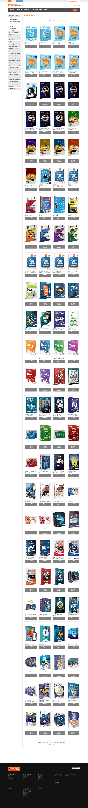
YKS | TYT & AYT (12, 56)
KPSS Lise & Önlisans (13, 32)
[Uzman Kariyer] (15, 5)
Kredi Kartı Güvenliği (26, 775)
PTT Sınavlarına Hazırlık (14, 63)
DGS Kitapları (12, 35)
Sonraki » (53, 20)
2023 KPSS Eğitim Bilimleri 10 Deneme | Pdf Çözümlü (29, 100)
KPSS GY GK (11, 37)
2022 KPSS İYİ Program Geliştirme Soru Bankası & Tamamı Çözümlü (44, 272)
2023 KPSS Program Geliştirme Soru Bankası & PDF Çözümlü (44, 100)
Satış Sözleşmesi (10, 779)
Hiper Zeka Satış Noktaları (27, 789)
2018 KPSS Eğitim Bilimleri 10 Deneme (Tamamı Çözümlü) (44, 586)
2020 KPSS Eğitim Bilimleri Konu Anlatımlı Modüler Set (44, 415)
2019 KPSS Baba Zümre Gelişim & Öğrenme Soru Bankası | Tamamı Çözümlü (58, 501)
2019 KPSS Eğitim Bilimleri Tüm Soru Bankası (72, 529)
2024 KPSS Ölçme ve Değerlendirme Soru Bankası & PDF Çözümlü (31, 72)
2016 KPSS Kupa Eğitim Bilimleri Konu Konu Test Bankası (44, 701)
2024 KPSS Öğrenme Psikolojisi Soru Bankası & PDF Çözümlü (58, 72)
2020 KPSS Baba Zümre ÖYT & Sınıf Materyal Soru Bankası (44, 443)
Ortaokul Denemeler (13, 81)
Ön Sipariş (31, 46)
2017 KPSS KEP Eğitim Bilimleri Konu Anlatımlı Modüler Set (30, 672)
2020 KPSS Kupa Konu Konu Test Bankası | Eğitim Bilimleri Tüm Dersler (58, 472)
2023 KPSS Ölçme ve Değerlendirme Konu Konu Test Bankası (59, 157)
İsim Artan (43, 742)
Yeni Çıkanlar (40, 787)
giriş (18, 1)
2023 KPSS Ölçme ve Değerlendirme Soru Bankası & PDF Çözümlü (31, 129)
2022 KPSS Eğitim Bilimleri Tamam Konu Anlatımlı (58, 215)
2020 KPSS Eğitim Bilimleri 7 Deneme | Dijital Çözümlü (57, 415)
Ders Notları (12, 17)
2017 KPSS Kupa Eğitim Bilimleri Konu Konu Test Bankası (58, 644)
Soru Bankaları (12, 30)
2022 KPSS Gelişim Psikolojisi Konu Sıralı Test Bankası (30, 215)
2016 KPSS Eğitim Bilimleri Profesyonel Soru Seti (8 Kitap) (72, 672)
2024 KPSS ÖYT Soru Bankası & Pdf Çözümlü (44, 72)
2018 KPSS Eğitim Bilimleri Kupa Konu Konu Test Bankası (58, 615)
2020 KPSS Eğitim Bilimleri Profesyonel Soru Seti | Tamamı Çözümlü (73, 415)
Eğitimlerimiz (10, 786)
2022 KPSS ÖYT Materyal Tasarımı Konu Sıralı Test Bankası (73, 243)
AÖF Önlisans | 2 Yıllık (13, 49)
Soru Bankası (12, 88)
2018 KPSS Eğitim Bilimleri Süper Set (30, 615)
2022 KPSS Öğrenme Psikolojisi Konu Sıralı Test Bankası (30, 243)
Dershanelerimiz (47, 9)
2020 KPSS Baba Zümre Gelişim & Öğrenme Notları (30, 472)
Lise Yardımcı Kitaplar (13, 67)
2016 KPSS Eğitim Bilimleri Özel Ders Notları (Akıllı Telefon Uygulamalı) (44, 672)
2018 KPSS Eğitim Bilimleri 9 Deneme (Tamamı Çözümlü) (57, 586)
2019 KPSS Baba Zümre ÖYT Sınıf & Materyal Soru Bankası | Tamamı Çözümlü (44, 501)
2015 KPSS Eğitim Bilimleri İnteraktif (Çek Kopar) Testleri (44, 729)
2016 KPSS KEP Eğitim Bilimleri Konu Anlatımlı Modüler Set (30, 701)
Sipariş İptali (10, 777)
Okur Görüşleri (40, 779)
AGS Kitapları (12, 84)
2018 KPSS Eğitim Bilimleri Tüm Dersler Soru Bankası (72, 615)
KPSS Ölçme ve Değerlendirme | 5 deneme (30, 386)
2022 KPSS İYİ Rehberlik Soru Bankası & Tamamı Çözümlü (72, 186)
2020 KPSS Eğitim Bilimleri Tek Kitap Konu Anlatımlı (72, 472)
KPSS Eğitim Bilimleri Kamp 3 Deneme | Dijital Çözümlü (58, 386)
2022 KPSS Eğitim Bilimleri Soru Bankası (44, 215)
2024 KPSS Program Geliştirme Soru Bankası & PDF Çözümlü (72, 43)
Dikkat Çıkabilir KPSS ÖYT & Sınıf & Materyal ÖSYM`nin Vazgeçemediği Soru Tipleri (58, 558)
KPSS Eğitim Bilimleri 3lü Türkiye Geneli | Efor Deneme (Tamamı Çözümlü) (30, 501)
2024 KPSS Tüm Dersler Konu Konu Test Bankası (44, 43)
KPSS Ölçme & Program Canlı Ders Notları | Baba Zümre (73, 501)
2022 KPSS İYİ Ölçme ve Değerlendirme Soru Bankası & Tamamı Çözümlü (58, 272)
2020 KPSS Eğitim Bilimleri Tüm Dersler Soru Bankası (44, 472)
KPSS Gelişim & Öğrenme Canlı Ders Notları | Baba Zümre (31, 529)
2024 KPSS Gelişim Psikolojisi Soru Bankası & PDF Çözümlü (73, 72)
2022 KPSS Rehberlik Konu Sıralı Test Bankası (73, 215)
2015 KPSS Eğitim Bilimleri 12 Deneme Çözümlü (58, 701)
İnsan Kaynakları (57, 787)
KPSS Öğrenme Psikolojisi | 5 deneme (43, 358)
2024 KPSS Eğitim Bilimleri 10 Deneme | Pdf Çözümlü (29, 43)
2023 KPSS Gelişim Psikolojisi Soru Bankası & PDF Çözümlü (58, 129)
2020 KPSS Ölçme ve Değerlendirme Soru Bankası (72, 329)
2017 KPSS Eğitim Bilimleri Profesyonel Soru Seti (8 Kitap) (72, 644)
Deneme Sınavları (13, 25)
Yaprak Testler (12, 23)
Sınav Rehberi (10, 787)
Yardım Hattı (40, 777)
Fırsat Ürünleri (27, 9)
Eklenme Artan (59, 742)
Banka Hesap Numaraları (58, 786)
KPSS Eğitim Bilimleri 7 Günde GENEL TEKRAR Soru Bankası (72, 386)
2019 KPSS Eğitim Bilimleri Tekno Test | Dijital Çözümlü (44, 558)
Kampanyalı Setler (13, 28)
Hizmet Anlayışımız (58, 785)
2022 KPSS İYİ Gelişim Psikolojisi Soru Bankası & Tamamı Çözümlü (58, 186)
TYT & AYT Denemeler (13, 74)
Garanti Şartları (10, 778)
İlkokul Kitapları (12, 77)
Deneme (11, 86)
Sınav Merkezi (10, 788)
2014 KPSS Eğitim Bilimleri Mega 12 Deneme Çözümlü (73, 729)
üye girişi (9, 1)
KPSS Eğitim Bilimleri (13, 15)
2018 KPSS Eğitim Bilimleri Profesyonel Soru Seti (43, 615)
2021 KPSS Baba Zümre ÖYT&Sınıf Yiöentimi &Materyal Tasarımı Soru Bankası (30, 300)
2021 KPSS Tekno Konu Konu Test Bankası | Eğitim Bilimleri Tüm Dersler (58, 329)
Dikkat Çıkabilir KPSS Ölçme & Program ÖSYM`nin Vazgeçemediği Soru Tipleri (73, 558)
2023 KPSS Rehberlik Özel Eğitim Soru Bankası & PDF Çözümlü (73, 100)
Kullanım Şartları (25, 777)
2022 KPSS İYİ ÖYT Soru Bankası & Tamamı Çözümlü (73, 272)
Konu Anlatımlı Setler (14, 19)
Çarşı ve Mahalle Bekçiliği (14, 65)
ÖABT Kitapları (12, 44)
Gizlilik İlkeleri (25, 776)
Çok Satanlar (40, 788)
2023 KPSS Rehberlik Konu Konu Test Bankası (44, 157)
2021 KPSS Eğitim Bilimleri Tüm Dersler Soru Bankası (44, 329)
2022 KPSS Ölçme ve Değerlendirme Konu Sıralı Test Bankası (45, 243)
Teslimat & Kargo (10, 776)
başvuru (21, 1)
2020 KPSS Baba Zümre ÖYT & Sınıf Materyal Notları (59, 443)
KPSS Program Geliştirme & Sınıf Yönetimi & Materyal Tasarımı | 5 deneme (58, 358)
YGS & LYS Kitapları (13, 58)
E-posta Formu (40, 775)
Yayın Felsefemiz (25, 786)
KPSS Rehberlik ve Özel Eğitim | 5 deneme (44, 386)
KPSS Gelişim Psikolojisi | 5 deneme (30, 357)
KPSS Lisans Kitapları (26, 793)
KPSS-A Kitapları (25, 792)
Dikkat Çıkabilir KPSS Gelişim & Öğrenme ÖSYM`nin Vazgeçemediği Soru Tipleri (31, 586)
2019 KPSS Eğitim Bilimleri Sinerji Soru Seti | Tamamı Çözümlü (58, 529)
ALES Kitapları (12, 39)
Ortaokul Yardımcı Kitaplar (14, 53)
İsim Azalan (46, 742)
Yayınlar (39, 786)
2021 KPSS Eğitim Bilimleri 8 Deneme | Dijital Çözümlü (29, 329)
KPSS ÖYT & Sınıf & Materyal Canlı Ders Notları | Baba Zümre (44, 529)
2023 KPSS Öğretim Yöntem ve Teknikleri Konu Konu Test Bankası (73, 129)
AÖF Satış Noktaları (26, 788)
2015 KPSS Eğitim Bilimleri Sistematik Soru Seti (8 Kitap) (30, 729)
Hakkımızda (56, 783)
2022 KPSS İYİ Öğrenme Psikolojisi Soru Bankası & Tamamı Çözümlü (30, 272)
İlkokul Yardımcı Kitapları (14, 79)
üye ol (13, 1)
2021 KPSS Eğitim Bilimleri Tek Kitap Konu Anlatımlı (45, 300)
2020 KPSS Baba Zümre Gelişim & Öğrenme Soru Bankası (73, 443)
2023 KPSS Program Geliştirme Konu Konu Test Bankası (30, 157)
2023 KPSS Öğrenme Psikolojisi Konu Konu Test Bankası (72, 157)
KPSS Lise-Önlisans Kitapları (27, 791)
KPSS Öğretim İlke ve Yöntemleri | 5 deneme (73, 358)
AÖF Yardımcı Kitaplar (26, 796)
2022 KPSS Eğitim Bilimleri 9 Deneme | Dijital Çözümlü (43, 186)
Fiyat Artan (50, 742)
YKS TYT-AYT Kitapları (26, 790)
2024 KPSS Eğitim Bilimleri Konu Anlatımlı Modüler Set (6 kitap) (73, 300)
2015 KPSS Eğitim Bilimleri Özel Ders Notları (72, 701)
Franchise (56, 788)
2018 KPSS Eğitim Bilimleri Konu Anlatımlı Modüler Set (73, 586)
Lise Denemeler (12, 70)
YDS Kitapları (12, 42)
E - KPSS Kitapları (12, 72)
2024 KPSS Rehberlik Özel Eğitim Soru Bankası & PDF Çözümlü (58, 43)
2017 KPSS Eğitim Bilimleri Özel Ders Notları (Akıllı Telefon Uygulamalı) (30, 644)
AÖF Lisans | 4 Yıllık (13, 46)
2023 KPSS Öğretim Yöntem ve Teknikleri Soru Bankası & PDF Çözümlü (58, 100)
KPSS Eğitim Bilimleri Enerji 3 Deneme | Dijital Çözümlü (29, 415)
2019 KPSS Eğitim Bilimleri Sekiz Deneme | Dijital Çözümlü (30, 558)
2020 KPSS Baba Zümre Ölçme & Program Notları (30, 443)
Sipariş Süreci (10, 775)
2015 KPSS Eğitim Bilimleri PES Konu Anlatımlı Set (58, 729)
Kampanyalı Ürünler (37, 9)
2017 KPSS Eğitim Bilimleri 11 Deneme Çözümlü (43, 644)
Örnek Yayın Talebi (26, 787)
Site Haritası (40, 778)
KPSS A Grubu (12, 51)
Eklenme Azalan (63, 742)
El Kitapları (12, 26)
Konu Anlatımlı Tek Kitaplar (15, 21)
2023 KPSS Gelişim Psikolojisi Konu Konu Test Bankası (30, 186)
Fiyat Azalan (54, 742)
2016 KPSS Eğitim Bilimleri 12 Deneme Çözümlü (58, 672)
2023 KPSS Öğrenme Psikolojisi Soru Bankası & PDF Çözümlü (44, 129)
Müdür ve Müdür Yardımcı (14, 60)
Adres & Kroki (40, 776)
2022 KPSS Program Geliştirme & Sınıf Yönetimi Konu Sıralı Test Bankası (58, 243)
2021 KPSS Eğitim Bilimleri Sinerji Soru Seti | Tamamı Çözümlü (58, 300)
